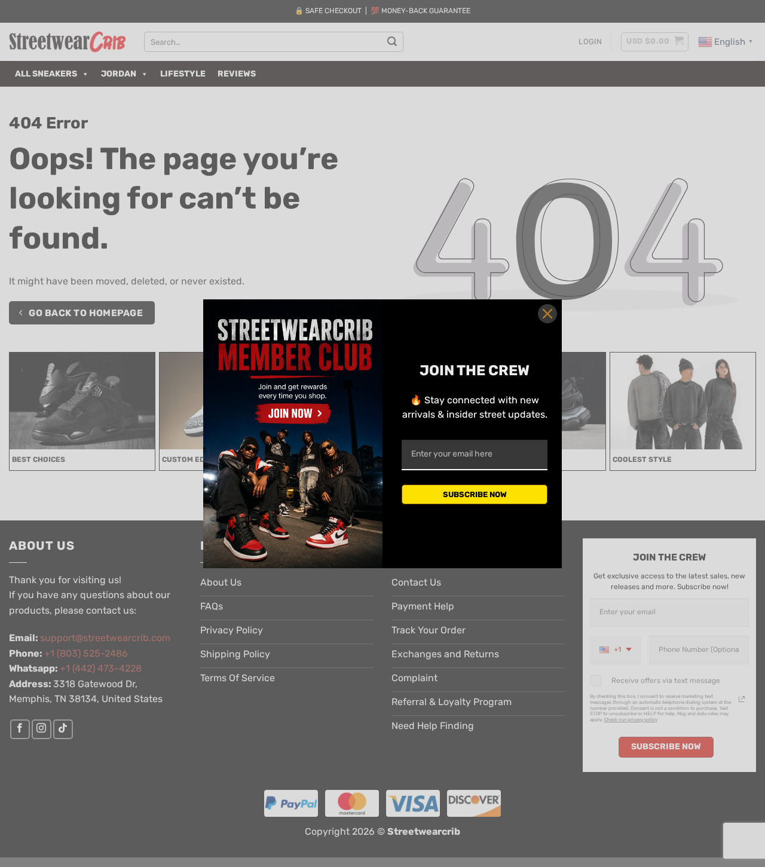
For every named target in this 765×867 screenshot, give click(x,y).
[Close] (547, 313)
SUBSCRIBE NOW (475, 494)
